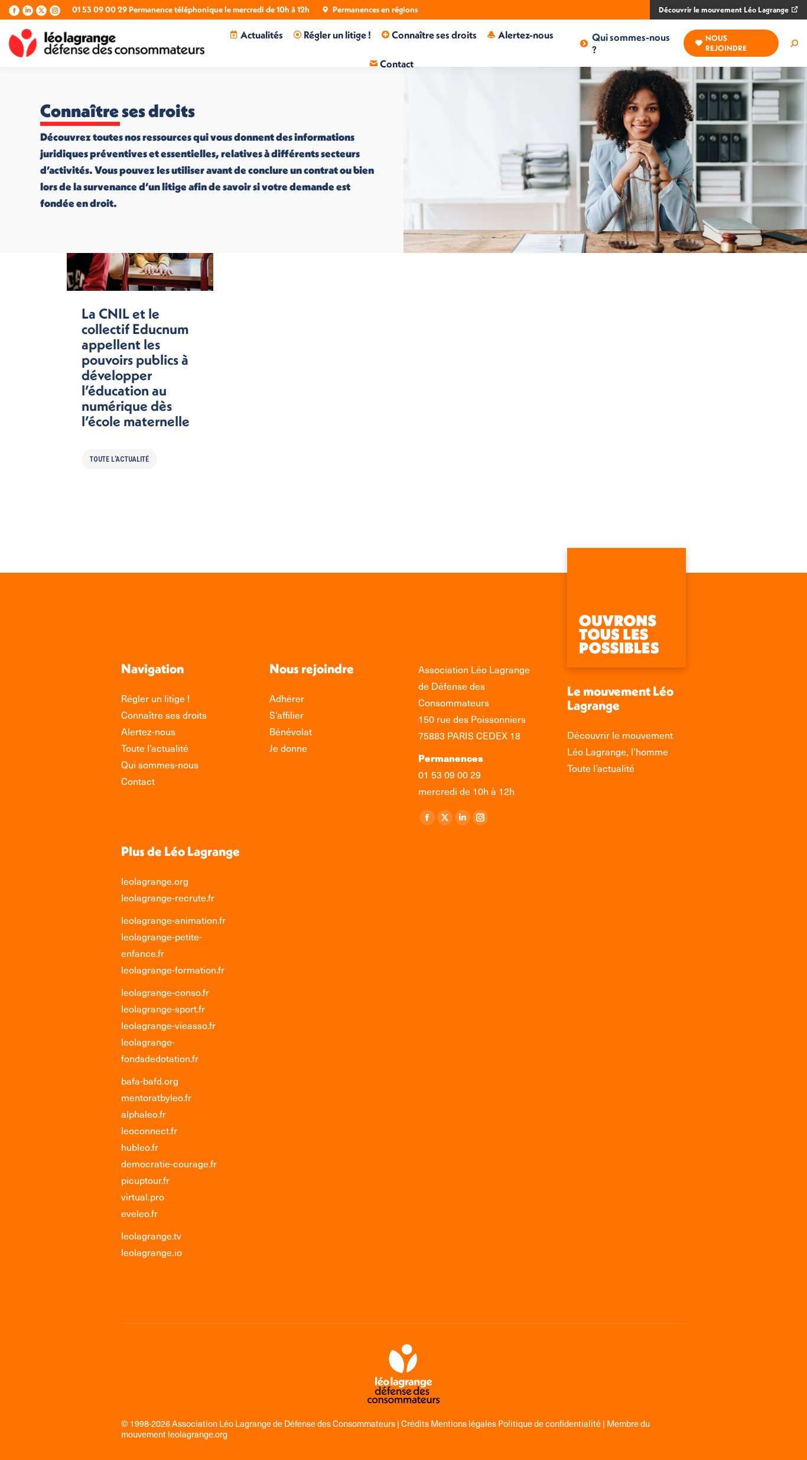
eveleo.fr (139, 1213)
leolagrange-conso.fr (165, 992)
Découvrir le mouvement (620, 735)
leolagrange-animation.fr (173, 920)
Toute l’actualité (600, 768)
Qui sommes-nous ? (631, 43)
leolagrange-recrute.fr (167, 897)
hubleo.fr (139, 1147)
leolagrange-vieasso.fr (168, 1025)
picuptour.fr (145, 1180)
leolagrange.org (154, 881)
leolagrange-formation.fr (172, 969)
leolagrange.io (151, 1252)
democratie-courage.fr (169, 1163)
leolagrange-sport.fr (163, 1008)
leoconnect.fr (149, 1130)
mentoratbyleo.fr (156, 1097)
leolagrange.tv (151, 1235)
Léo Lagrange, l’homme (617, 751)
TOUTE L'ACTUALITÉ (119, 459)
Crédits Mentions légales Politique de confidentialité (502, 1423)
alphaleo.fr (143, 1114)
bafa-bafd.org (149, 1081)
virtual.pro (142, 1196)
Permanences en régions (375, 9)
